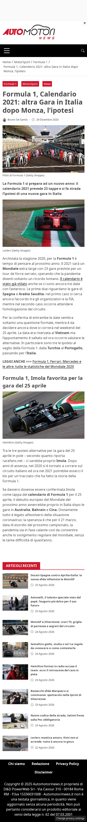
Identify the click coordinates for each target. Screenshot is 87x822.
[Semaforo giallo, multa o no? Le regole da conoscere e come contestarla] (15, 650)
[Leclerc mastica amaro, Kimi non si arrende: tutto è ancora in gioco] (15, 743)
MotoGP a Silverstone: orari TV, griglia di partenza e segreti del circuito (56, 624)
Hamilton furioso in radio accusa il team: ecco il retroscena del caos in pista (55, 670)
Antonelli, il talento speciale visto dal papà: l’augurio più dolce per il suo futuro (56, 601)
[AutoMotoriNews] (29, 32)
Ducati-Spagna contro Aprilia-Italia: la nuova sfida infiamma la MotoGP (56, 577)
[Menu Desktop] (7, 50)
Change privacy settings (70, 818)
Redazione (40, 763)
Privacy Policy (67, 763)
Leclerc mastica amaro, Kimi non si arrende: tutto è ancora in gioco (54, 739)
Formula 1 (10, 84)
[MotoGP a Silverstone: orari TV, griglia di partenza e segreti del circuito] (15, 627)
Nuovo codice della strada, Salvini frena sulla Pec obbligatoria (57, 717)
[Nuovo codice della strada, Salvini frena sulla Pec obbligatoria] (15, 721)
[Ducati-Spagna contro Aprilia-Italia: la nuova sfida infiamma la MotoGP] (15, 581)
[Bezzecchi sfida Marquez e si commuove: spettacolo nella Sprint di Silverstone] (15, 696)
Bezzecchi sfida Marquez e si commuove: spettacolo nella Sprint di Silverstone (56, 695)
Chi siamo (16, 763)
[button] (82, 50)
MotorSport (30, 84)
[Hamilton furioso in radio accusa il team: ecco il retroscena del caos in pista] (15, 672)
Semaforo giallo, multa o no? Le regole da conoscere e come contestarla (57, 646)
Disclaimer (44, 772)
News (47, 84)
